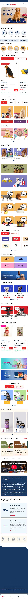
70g (15, 345)
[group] (4, 33)
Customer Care (4, 576)
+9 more (5, 87)
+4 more (19, 345)
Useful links (4, 572)
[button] (3, 4)
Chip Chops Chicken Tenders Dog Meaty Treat (19, 342)
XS (2, 87)
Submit (23, 561)
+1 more (23, 87)
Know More (12, 515)
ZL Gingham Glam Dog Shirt (5, 342)
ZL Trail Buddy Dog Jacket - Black (8, 84)
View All (25, 438)
